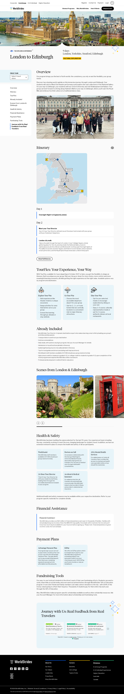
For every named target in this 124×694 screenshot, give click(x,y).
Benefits (72, 666)
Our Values (48, 670)
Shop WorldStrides (51, 679)
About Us (48, 663)
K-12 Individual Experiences (102, 670)
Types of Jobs (73, 673)
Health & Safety (16, 109)
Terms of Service (49, 691)
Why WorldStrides (83, 8)
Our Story (48, 666)
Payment (100, 3)
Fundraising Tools (16, 120)
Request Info (107, 8)
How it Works (95, 8)
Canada (95, 679)
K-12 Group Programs (100, 667)
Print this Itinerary (112, 147)
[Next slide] (42, 423)
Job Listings (73, 670)
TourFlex (13, 96)
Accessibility (71, 688)
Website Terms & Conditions (37, 688)
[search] (112, 3)
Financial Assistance (17, 113)
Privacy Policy (52, 688)
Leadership (49, 673)
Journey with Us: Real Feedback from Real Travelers (19, 126)
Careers (72, 663)
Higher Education (44, 3)
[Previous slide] (38, 423)
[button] (22, 51)
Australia (96, 676)
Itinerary (13, 92)
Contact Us (92, 3)
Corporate (13, 3)
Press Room (49, 676)
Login (107, 3)
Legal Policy (61, 688)
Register (84, 3)
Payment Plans (15, 117)
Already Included (16, 99)
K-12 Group (22, 3)
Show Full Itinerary (44, 259)
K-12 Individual (32, 3)
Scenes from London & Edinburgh (18, 104)
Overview (13, 88)
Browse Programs (68, 8)
